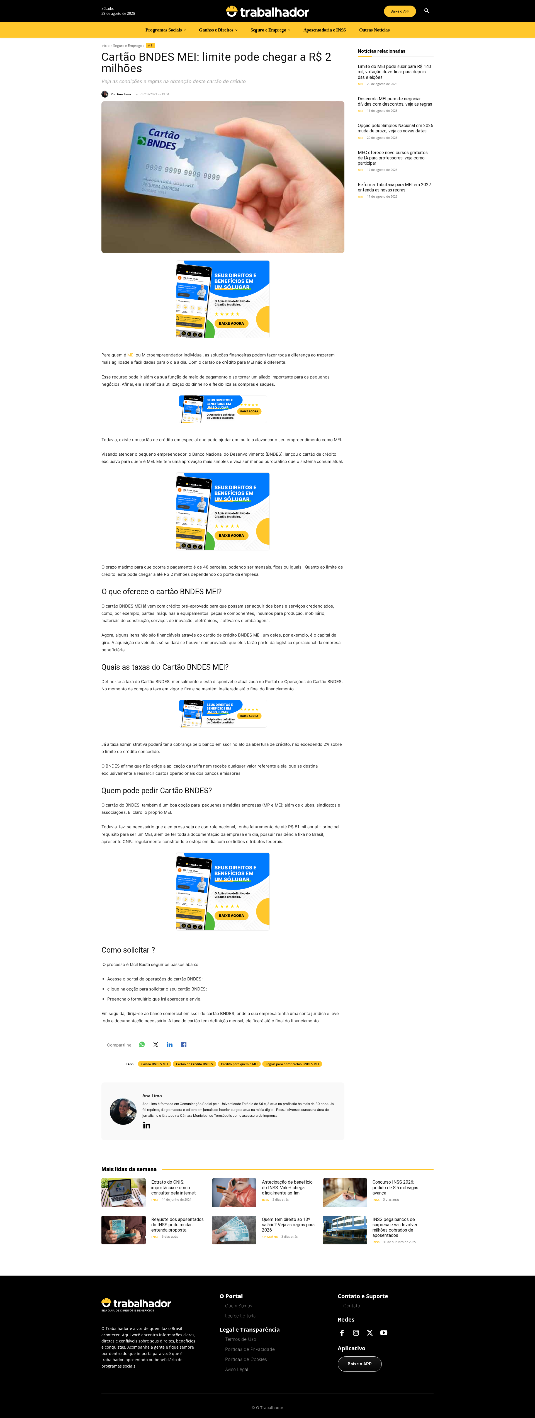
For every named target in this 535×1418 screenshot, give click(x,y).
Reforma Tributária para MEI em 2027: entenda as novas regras (395, 187)
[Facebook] (342, 1333)
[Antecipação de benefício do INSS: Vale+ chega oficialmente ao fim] (234, 1192)
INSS (154, 1200)
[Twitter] (370, 1333)
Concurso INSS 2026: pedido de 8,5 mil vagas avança (395, 1187)
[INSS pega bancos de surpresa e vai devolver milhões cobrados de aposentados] (345, 1230)
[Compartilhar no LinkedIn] (169, 1045)
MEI (150, 45)
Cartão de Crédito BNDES (194, 1064)
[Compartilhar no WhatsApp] (141, 1045)
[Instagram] (356, 1333)
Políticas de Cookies (246, 1359)
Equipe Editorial (241, 1316)
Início (105, 45)
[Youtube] (384, 1333)
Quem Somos (238, 1305)
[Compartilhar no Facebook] (183, 1045)
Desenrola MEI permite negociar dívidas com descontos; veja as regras (395, 101)
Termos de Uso (240, 1339)
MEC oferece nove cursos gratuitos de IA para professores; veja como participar (393, 158)
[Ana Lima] (106, 94)
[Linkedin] (146, 1125)
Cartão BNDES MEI (154, 1064)
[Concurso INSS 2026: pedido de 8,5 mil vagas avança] (345, 1192)
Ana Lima (124, 94)
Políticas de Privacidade (250, 1349)
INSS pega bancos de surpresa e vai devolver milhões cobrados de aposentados (395, 1227)
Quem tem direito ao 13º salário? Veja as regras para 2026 (288, 1225)
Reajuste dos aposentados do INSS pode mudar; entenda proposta (177, 1225)
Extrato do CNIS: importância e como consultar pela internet (173, 1187)
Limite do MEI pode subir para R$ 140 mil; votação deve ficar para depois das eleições (394, 72)
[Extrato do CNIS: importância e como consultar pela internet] (123, 1192)
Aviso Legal (236, 1369)
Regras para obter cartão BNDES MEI (292, 1064)
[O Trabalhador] (267, 11)
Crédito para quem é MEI (239, 1064)
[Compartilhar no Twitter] (155, 1045)
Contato (351, 1305)
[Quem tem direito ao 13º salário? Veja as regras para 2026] (234, 1230)
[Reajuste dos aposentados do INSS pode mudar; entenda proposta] (123, 1230)
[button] (427, 11)
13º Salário (270, 1237)
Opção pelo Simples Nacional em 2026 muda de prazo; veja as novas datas (395, 128)
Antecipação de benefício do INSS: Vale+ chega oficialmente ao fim (287, 1187)
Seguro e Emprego (127, 45)
